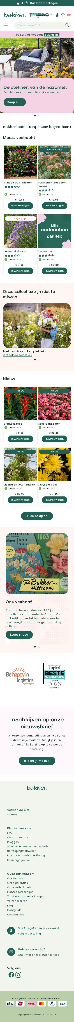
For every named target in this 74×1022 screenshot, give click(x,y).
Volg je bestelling (29, 933)
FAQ (10, 833)
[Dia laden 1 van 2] (35, 115)
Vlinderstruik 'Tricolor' (18, 182)
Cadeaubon (46, 251)
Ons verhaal (15, 878)
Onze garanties (17, 883)
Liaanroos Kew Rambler (19, 484)
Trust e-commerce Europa (25, 896)
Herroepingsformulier (21, 851)
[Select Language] (48, 16)
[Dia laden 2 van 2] (39, 115)
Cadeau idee (16, 914)
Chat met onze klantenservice (38, 955)
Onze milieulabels (19, 887)
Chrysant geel (47, 484)
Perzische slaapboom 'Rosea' (52, 184)
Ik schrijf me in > (37, 761)
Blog (10, 905)
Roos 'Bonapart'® (49, 423)
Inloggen (13, 842)
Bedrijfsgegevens (18, 860)
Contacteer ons (18, 837)
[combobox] (42, 25)
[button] (4, 25)
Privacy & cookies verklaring (26, 855)
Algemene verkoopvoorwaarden (28, 846)
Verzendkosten (17, 901)
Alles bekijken (37, 516)
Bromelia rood (13, 423)
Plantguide (14, 910)
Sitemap (12, 814)
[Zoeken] (67, 25)
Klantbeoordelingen (20, 892)
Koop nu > (14, 102)
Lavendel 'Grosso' (15, 251)
